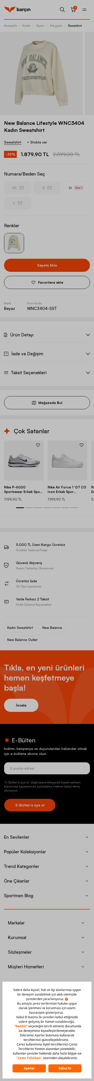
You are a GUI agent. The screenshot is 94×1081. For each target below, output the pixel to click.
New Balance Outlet (22, 640)
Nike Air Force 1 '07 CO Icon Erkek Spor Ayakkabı (67, 489)
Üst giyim (56, 25)
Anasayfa (10, 25)
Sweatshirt (75, 25)
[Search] (62, 10)
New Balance (52, 628)
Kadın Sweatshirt (20, 628)
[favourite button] (38, 445)
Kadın (26, 25)
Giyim (40, 25)
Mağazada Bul (50, 402)
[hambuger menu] (84, 10)
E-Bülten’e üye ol (30, 805)
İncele (21, 705)
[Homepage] (17, 10)
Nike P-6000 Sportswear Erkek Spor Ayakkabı (22, 489)
